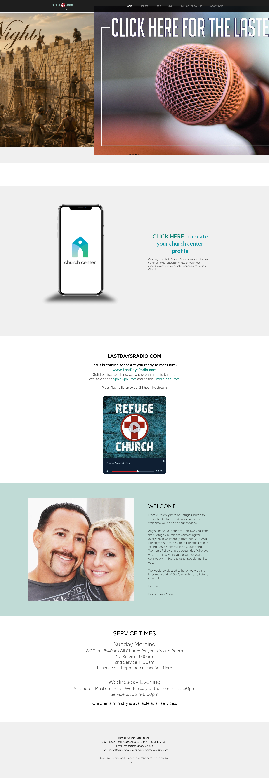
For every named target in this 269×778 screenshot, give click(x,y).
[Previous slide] (8, 80)
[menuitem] (128, 6)
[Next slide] (261, 80)
